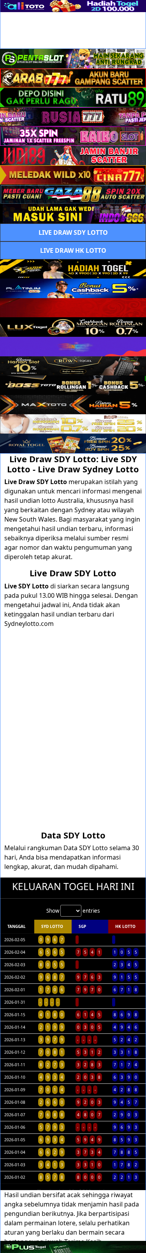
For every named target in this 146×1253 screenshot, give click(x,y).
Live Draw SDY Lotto (36, 481)
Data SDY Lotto (73, 835)
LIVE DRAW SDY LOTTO (73, 232)
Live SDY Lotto (26, 586)
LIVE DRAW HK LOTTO (73, 250)
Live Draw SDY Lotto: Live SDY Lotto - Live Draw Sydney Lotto (73, 464)
